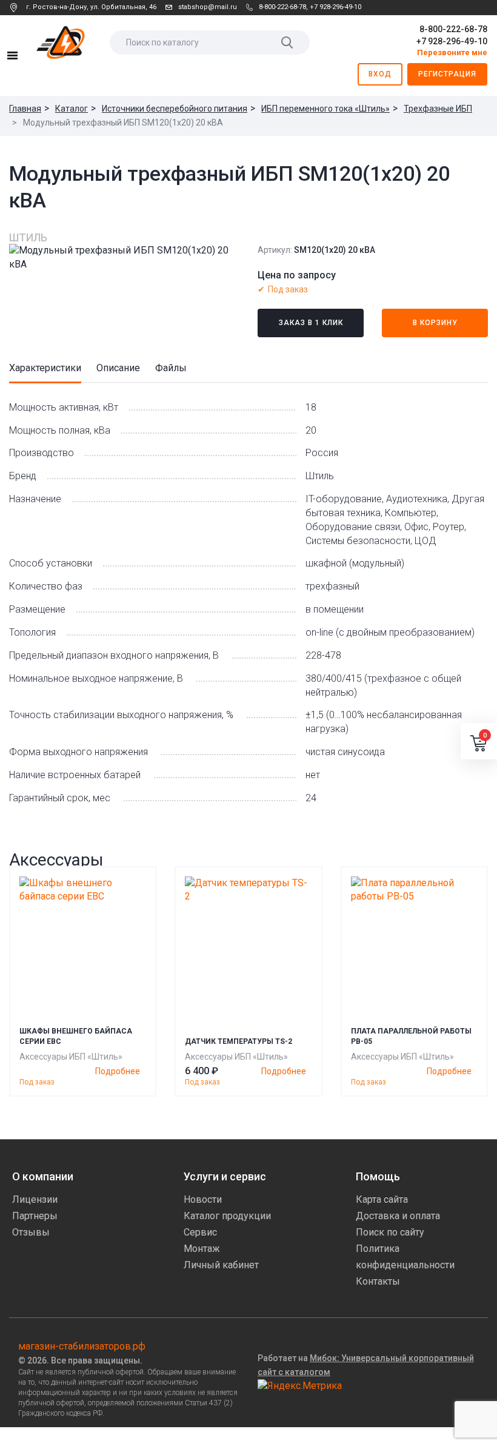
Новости (203, 1199)
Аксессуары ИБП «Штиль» (70, 1056)
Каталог (71, 108)
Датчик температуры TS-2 (238, 1041)
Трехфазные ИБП (438, 108)
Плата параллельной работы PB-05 (411, 1036)
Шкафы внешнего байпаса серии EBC (75, 1036)
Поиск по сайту (390, 1232)
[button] (479, 741)
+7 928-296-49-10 (335, 7)
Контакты (378, 1281)
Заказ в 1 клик (311, 322)
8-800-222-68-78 (282, 7)
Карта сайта (382, 1199)
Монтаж (202, 1248)
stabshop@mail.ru (207, 7)
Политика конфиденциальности (405, 1257)
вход (380, 74)
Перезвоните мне (452, 52)
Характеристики (45, 368)
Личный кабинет (221, 1265)
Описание (118, 368)
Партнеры (35, 1216)
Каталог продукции (227, 1216)
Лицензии (35, 1199)
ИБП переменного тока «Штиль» (325, 108)
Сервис (200, 1232)
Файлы (171, 368)
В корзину (435, 322)
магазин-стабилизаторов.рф (81, 1346)
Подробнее (117, 1071)
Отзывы (31, 1232)
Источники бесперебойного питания (174, 108)
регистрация (447, 74)
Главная (25, 108)
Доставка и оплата (398, 1216)
